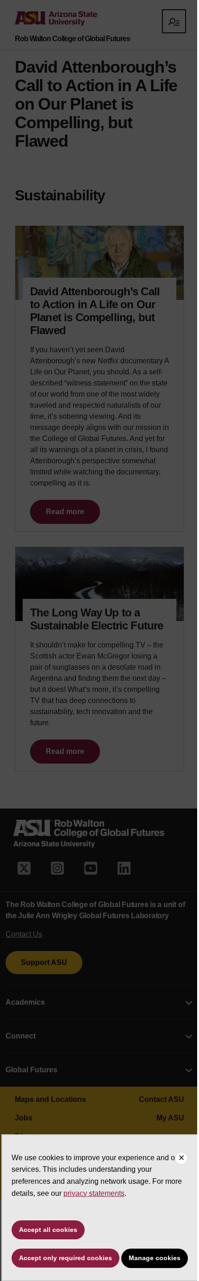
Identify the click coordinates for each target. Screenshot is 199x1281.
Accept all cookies (48, 1229)
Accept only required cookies (65, 1258)
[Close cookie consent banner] (181, 1158)
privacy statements (93, 1193)
